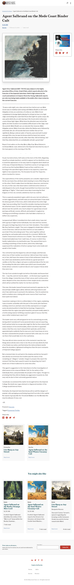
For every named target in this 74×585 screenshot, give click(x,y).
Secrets (4, 27)
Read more (7, 457)
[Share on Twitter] (63, 53)
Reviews (37, 573)
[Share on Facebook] (60, 53)
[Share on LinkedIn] (56, 53)
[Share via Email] (67, 53)
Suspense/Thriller (14, 410)
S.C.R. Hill (5, 25)
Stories (30, 569)
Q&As (37, 569)
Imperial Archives (7, 11)
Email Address (39, 544)
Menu (71, 3)
